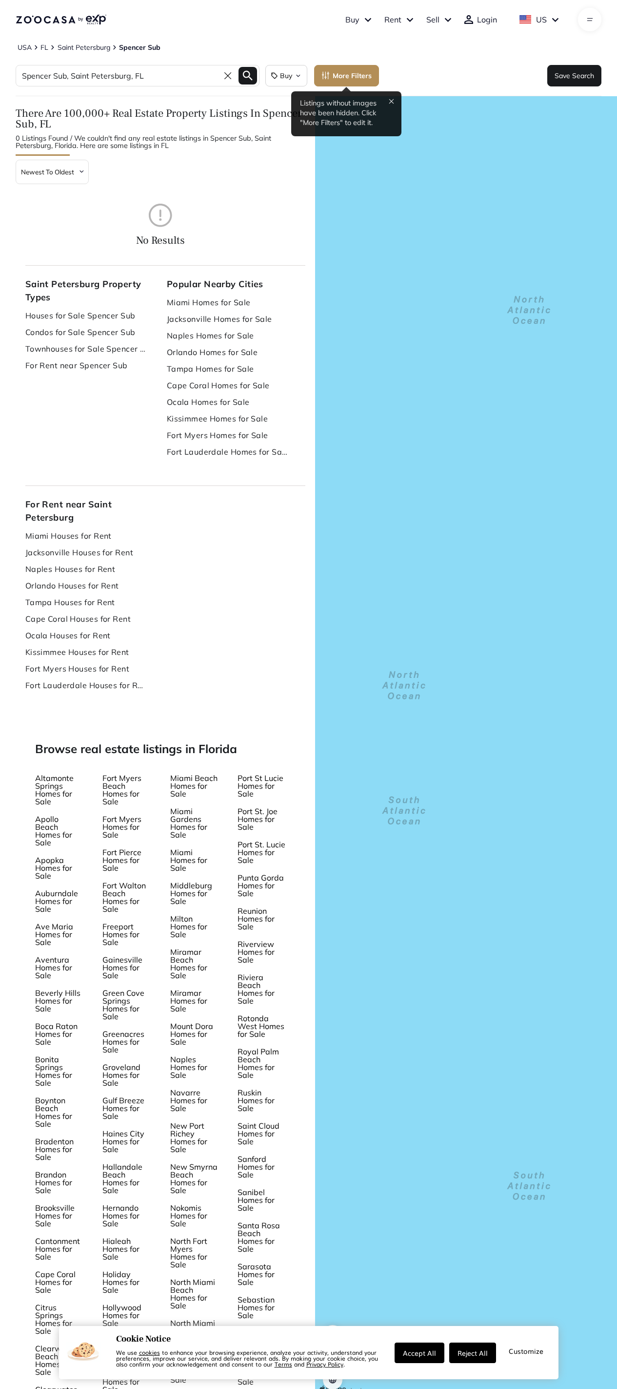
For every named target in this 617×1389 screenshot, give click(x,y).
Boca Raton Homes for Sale (56, 1034)
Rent (392, 19)
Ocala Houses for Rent (68, 635)
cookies (149, 1352)
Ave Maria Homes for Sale (54, 934)
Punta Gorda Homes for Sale (261, 885)
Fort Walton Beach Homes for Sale (124, 897)
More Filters (352, 75)
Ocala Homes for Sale (208, 402)
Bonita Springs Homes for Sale (53, 1071)
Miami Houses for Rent (68, 536)
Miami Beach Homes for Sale (194, 786)
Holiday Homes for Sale (120, 1282)
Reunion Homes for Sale (256, 918)
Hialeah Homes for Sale (120, 1249)
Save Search (574, 75)
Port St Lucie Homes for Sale (260, 786)
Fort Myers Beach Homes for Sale (121, 789)
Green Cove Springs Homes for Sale (123, 1004)
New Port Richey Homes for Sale (188, 1137)
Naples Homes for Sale (210, 335)
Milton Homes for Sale (188, 926)
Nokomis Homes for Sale (188, 1215)
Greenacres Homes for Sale (123, 1041)
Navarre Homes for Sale (188, 1100)
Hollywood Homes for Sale (121, 1315)
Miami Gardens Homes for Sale (188, 823)
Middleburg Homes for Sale (191, 893)
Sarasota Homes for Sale (256, 1274)
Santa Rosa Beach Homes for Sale (259, 1237)
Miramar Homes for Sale (188, 1000)
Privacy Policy (324, 1364)
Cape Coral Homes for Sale (218, 385)
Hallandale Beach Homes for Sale (122, 1178)
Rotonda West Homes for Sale (261, 1026)
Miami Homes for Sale (209, 302)
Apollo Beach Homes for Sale (53, 830)
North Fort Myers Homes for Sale (188, 1252)
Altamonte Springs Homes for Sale (54, 789)
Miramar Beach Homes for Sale (188, 963)
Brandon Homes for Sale (53, 1182)
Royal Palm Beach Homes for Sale (258, 1063)
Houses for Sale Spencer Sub (80, 315)
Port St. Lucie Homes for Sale (261, 852)
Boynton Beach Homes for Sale (53, 1112)
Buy (352, 19)
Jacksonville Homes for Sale (219, 319)
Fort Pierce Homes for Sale (121, 860)
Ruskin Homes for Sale (256, 1100)
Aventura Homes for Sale (53, 967)
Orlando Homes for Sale (212, 352)
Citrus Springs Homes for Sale (53, 1319)
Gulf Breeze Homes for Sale (123, 1108)
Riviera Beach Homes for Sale (256, 989)
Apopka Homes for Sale (53, 868)
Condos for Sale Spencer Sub (80, 332)
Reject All (473, 1353)
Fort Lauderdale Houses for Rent (86, 685)
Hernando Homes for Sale (120, 1215)
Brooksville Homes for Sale (55, 1215)
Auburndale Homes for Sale (56, 901)
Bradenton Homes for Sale (54, 1149)
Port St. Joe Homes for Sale (258, 819)
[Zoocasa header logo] (61, 19)
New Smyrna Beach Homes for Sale (194, 1178)
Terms (283, 1364)
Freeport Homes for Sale (120, 934)
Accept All (419, 1353)
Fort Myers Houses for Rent (77, 668)
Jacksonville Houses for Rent (79, 552)
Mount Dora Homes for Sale (191, 1034)
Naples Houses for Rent (70, 569)
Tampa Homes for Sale (210, 369)
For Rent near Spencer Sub (76, 365)
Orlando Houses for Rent (72, 585)
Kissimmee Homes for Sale (217, 418)
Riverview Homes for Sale (256, 952)
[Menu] (590, 19)
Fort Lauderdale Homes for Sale (228, 452)
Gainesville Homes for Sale (122, 967)
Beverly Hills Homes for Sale (57, 1000)
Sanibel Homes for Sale (256, 1200)
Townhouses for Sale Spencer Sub (86, 349)
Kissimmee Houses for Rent (77, 652)
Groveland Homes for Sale (121, 1075)
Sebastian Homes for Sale (256, 1307)
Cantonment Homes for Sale (57, 1249)
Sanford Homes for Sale (256, 1166)
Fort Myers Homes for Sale (217, 435)
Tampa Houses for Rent (70, 602)
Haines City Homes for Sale (123, 1141)
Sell (432, 19)
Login (487, 19)
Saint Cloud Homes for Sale (258, 1133)
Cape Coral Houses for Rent (78, 619)
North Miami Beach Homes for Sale (192, 1293)
